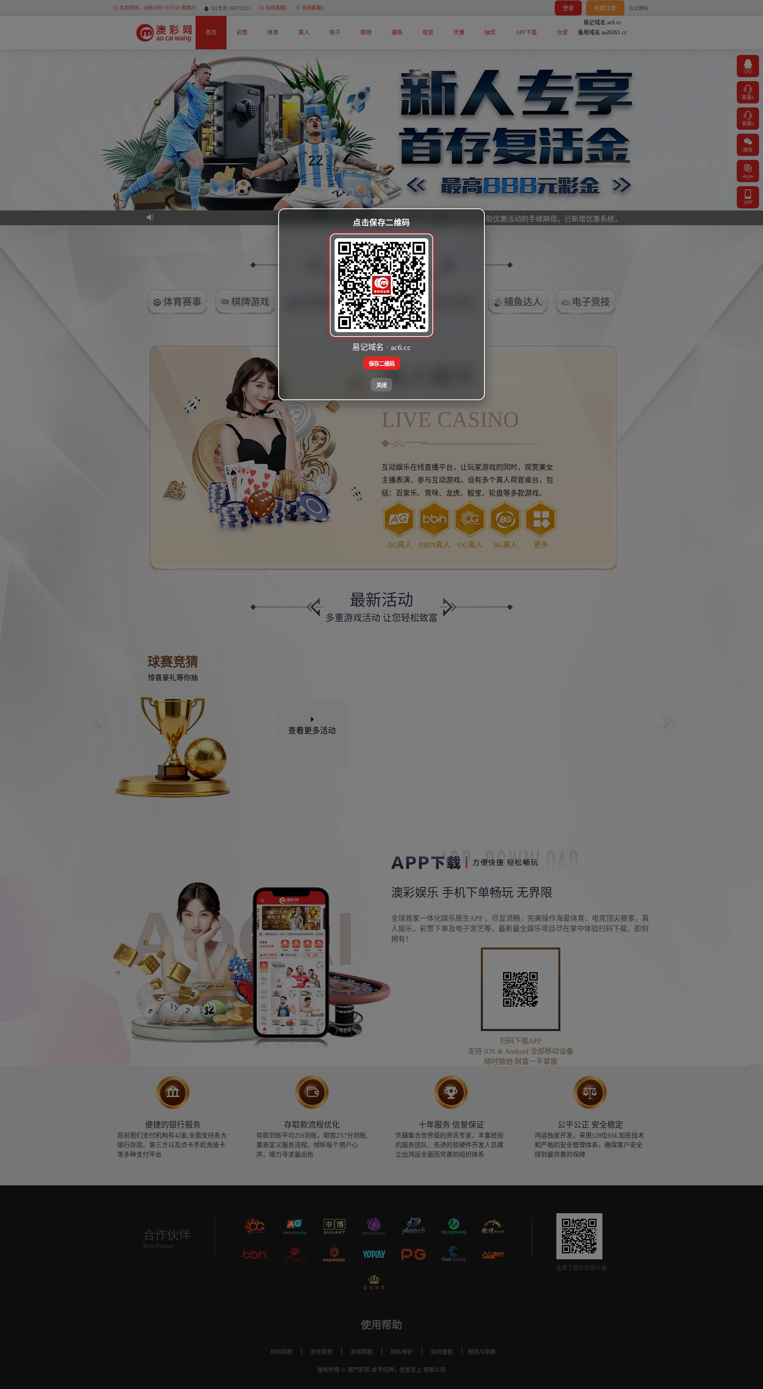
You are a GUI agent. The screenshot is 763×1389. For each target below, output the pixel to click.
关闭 (381, 385)
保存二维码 (382, 363)
